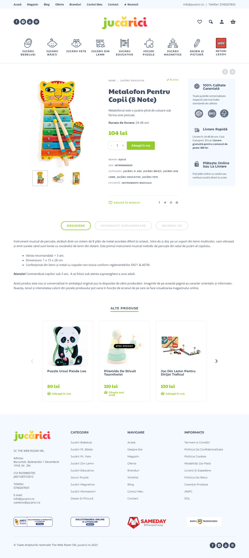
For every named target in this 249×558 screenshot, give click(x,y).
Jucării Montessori (83, 491)
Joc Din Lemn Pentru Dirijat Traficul (178, 372)
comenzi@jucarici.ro (27, 502)
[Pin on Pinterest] (170, 202)
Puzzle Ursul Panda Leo (66, 371)
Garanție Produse (196, 484)
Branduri (75, 4)
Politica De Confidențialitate (203, 449)
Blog (47, 4)
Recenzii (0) (172, 225)
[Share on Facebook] (158, 202)
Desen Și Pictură (82, 498)
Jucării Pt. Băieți (82, 449)
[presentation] (21, 123)
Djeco (122, 159)
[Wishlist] (199, 22)
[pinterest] (36, 22)
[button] (211, 22)
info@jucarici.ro (24, 499)
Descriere (76, 225)
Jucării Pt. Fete (81, 456)
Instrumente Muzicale (137, 182)
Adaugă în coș (141, 145)
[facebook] (16, 22)
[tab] (75, 226)
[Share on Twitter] (164, 202)
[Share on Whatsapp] (176, 202)
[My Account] (222, 22)
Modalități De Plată (197, 463)
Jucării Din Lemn (82, 463)
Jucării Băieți (152, 171)
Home (112, 80)
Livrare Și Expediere (197, 470)
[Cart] (233, 22)
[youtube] (30, 22)
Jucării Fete (150, 176)
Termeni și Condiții (197, 442)
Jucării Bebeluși (81, 442)
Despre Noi (135, 449)
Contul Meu (94, 4)
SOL (187, 498)
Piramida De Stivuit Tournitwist (120, 372)
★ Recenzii (131, 4)
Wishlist (133, 477)
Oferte (59, 4)
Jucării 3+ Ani (132, 171)
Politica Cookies (195, 456)
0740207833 (227, 4)
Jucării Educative (132, 80)
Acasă (17, 4)
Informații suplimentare (123, 225)
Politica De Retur (196, 477)
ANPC (188, 491)
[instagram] (23, 22)
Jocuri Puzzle (80, 477)
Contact (113, 4)
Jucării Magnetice (83, 484)
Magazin (32, 4)
